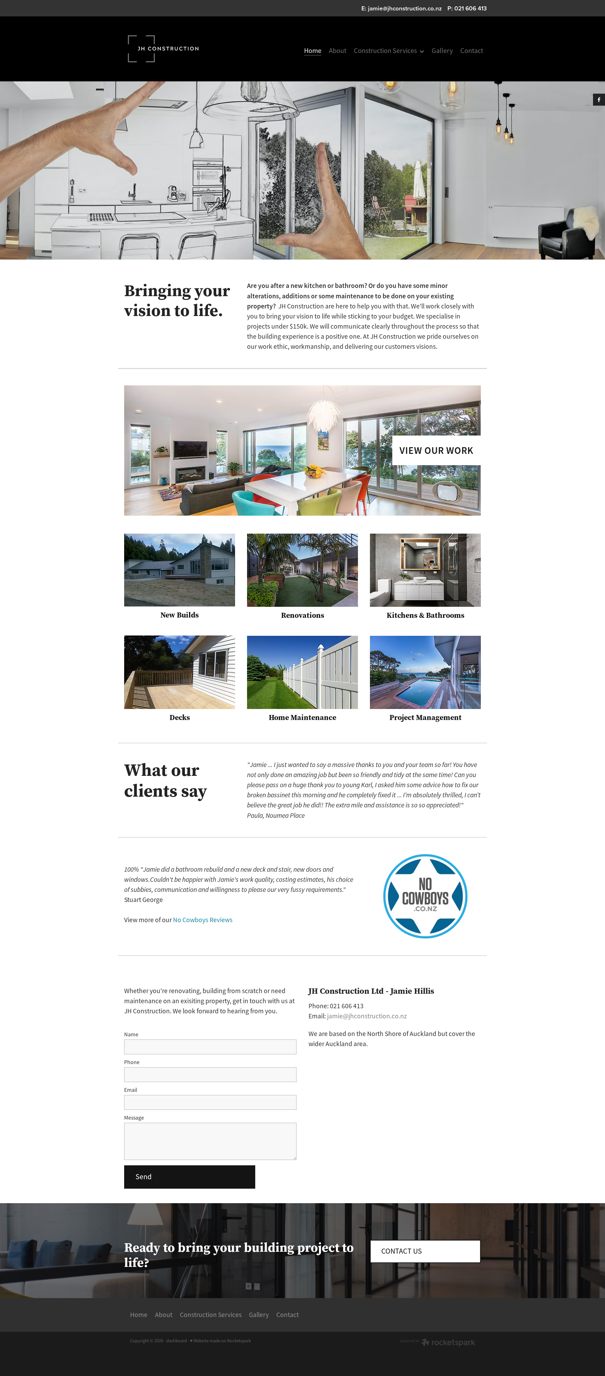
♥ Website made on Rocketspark (220, 1341)
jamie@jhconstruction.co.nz (405, 8)
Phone (132, 1062)
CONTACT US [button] (401, 1251)
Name (131, 1035)
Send (143, 1176)
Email (130, 1090)
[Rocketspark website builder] (437, 1343)
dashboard (176, 1341)
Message (134, 1118)
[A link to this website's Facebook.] (599, 100)
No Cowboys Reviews (203, 920)
